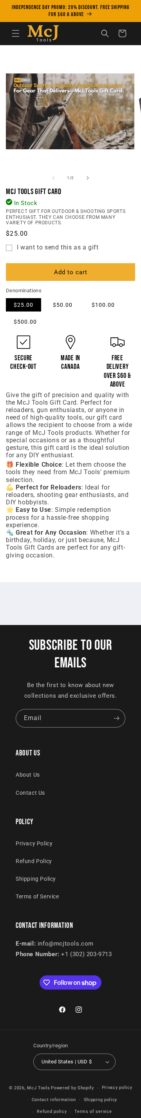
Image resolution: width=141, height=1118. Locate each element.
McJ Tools (38, 1088)
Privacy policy (117, 1087)
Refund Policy (34, 861)
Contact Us (30, 793)
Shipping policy (101, 1099)
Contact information (54, 1099)
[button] (15, 33)
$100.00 (103, 305)
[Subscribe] (116, 718)
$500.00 (25, 322)
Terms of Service (37, 896)
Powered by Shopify (72, 1088)
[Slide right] (87, 178)
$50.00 (62, 305)
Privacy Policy (34, 843)
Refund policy (52, 1111)
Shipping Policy (36, 879)
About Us (28, 775)
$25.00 (23, 305)
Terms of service (93, 1111)
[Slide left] (53, 178)
